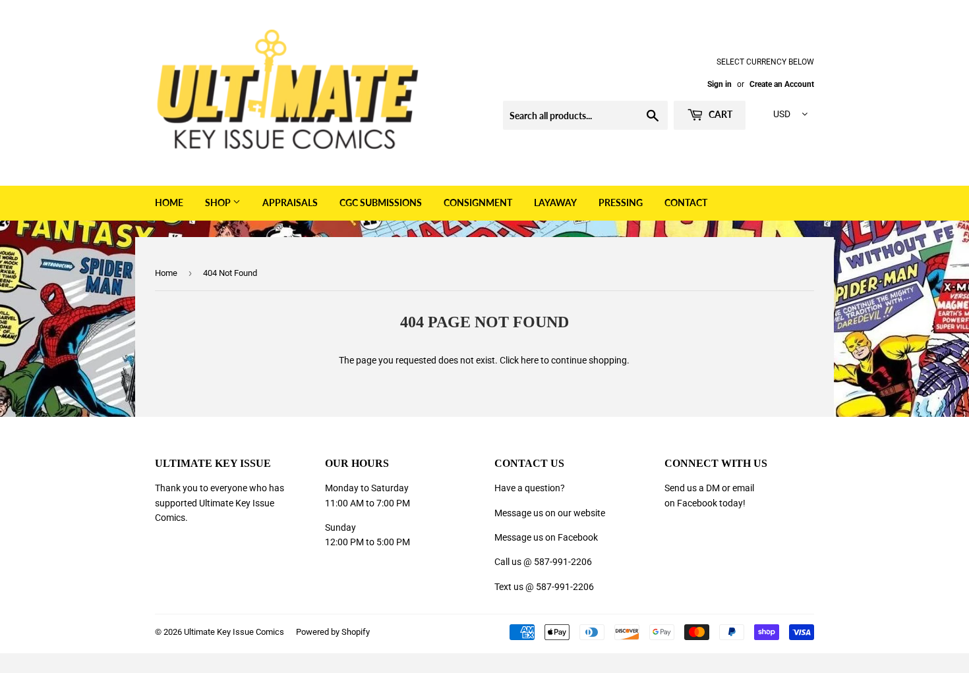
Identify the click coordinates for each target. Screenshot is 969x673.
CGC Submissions (380, 202)
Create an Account (781, 84)
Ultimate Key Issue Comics (234, 632)
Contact (685, 202)
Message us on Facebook (546, 537)
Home (169, 202)
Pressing (621, 202)
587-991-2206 (563, 561)
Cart (719, 114)
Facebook (697, 503)
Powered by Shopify (333, 632)
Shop (219, 202)
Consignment (478, 202)
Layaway (555, 202)
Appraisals (290, 202)
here (530, 360)
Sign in (719, 84)
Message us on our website (549, 513)
